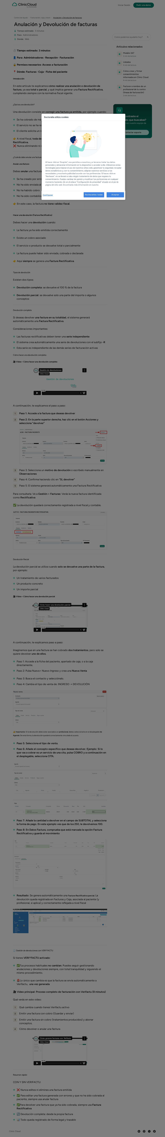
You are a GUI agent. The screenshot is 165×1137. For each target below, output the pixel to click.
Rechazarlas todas (94, 195)
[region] (83, 157)
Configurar (48, 195)
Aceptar (115, 195)
